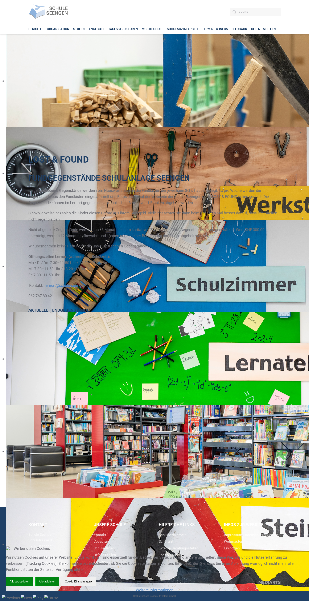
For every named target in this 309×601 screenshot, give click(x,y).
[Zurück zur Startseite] (49, 12)
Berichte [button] (35, 29)
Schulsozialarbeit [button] (182, 29)
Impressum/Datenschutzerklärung (251, 535)
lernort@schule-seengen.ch (68, 285)
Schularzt (166, 541)
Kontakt (100, 535)
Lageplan (101, 541)
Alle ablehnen (47, 581)
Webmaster (233, 541)
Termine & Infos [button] (215, 29)
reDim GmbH (169, 596)
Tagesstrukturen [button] (123, 29)
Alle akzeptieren (19, 581)
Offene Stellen (263, 29)
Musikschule (152, 29)
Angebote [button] (96, 29)
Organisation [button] (58, 29)
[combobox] (255, 12)
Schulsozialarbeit (172, 535)
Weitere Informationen (154, 590)
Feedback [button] (239, 29)
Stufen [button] (79, 29)
